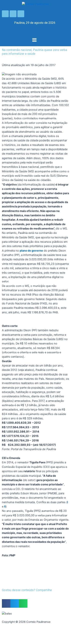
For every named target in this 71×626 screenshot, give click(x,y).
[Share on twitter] (14, 603)
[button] (34, 40)
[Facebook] (5, 13)
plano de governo (31, 250)
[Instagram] (13, 13)
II (5, 506)
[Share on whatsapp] (23, 603)
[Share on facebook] (6, 603)
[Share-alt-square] (20, 13)
